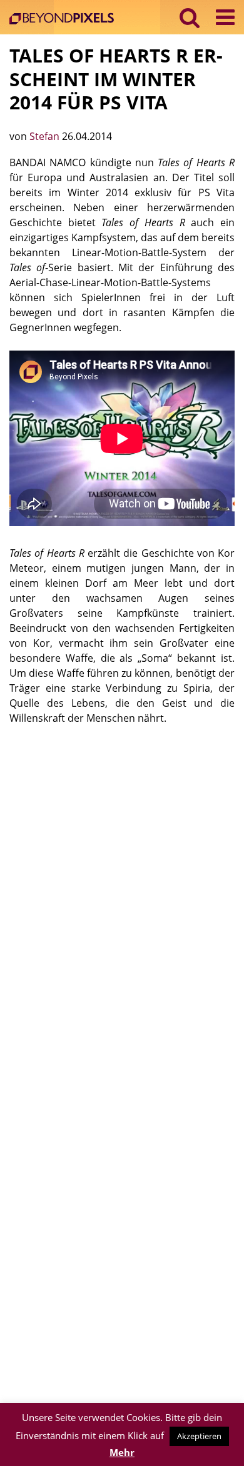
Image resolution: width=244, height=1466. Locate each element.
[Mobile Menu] (225, 17)
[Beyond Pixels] (64, 19)
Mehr (122, 1452)
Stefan (45, 136)
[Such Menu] (190, 17)
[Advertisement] (122, 866)
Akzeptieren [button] (199, 1436)
